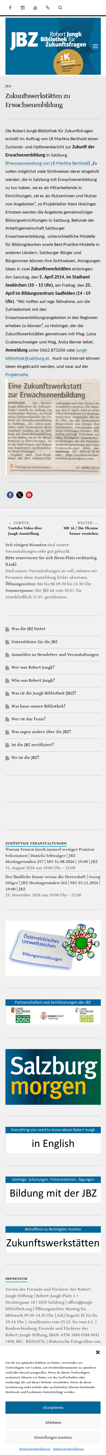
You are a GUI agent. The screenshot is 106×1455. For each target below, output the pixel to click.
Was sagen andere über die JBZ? (41, 731)
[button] (98, 1352)
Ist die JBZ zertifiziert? (32, 744)
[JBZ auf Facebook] (10, 7)
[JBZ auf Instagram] (23, 7)
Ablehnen (53, 1422)
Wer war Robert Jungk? (33, 667)
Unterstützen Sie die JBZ (34, 641)
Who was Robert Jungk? (33, 680)
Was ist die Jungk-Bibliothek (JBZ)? (43, 693)
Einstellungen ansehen (53, 1437)
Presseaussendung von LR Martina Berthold (48, 163)
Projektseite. (17, 375)
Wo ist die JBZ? (25, 757)
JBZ (8, 86)
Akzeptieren (53, 1407)
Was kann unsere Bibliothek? (38, 706)
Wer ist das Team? (28, 719)
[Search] (60, 7)
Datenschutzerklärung (34, 1449)
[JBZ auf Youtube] (35, 7)
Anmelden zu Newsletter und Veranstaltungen (55, 654)
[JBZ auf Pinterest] (48, 7)
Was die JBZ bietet (28, 628)
